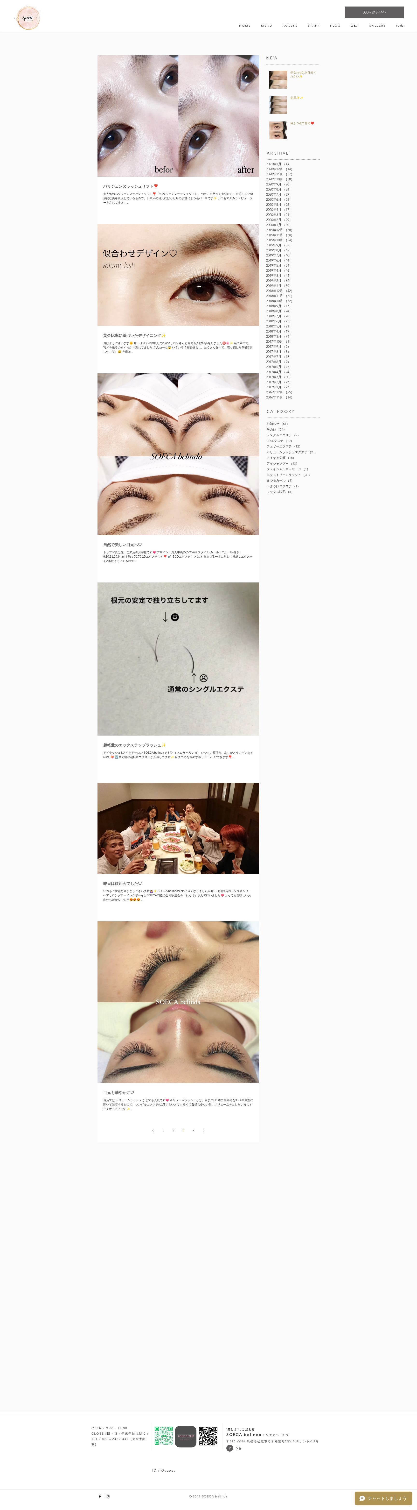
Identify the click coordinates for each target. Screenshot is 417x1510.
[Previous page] (153, 1131)
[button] (229, 1448)
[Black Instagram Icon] (107, 1496)
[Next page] (203, 1131)
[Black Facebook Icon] (99, 1496)
